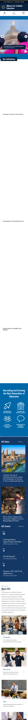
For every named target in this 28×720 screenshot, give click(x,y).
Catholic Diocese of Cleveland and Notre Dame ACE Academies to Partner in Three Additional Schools (13, 478)
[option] (14, 37)
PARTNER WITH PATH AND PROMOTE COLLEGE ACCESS (14, 47)
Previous (2, 36)
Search (14, 14)
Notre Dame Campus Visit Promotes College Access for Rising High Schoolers (13, 519)
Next (25, 36)
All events (21, 526)
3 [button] (16, 52)
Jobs (4, 701)
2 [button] (14, 52)
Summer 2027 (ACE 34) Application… (12, 572)
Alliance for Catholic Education (14, 7)
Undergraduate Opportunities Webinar (12, 540)
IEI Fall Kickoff (9, 556)
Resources (6, 669)
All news (20, 441)
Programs (6, 637)
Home (4, 14)
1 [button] (12, 52)
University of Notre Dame (14, 2)
